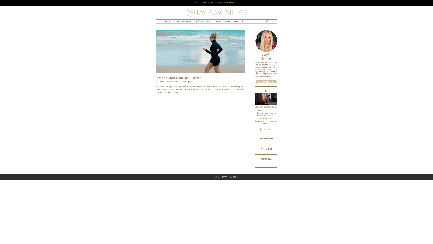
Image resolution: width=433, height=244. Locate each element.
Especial (209, 21)
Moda (167, 21)
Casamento (238, 21)
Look (218, 21)
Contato (218, 3)
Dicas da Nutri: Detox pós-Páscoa (178, 78)
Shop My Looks (230, 3)
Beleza (176, 21)
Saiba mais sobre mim (266, 82)
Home (197, 3)
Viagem (227, 21)
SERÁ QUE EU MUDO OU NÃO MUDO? (266, 107)
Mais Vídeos (266, 130)
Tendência (198, 21)
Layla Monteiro (207, 3)
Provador (186, 21)
